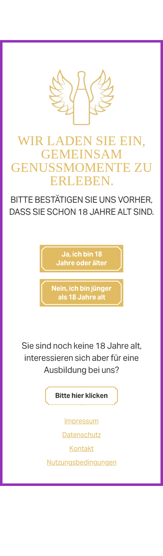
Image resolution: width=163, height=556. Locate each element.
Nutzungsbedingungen (82, 462)
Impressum (81, 421)
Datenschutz (81, 434)
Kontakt (81, 448)
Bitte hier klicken (81, 395)
